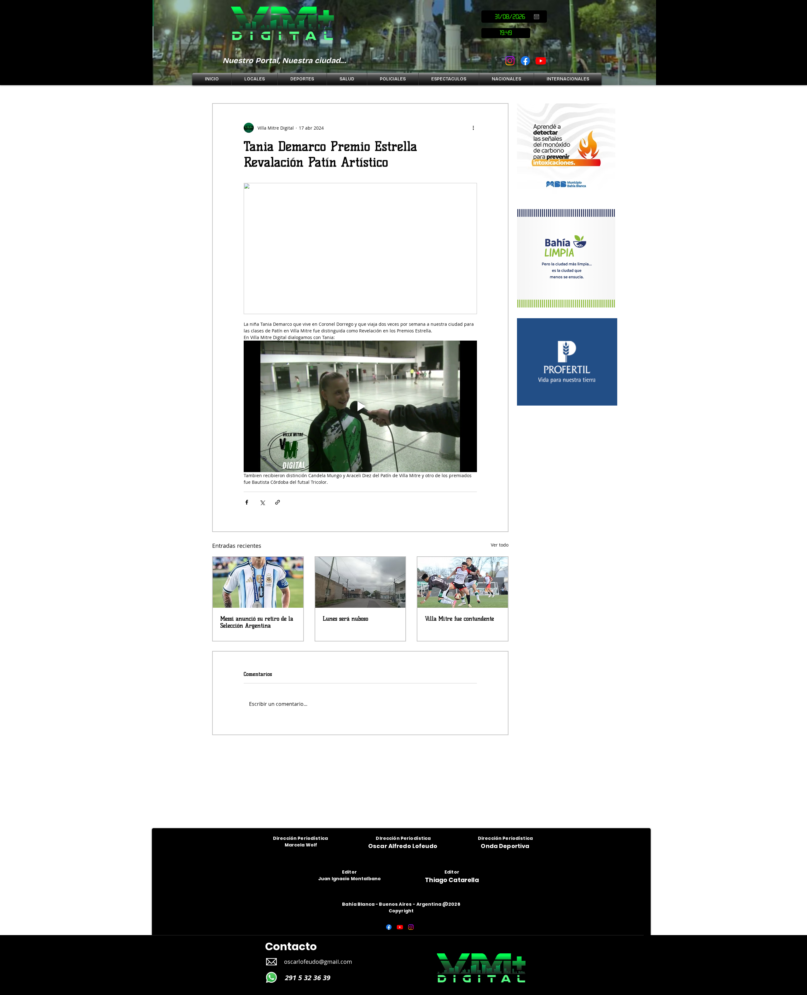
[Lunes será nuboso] (360, 582)
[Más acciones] (473, 128)
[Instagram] (510, 61)
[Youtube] (541, 61)
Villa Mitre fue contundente (459, 618)
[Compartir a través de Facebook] (247, 502)
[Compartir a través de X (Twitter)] (262, 502)
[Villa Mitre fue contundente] (462, 582)
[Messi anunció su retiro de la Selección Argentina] (258, 582)
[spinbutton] (506, 33)
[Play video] (360, 406)
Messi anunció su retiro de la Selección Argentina (256, 622)
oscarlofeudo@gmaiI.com (318, 961)
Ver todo (499, 545)
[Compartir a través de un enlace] (278, 502)
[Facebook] (525, 61)
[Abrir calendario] (536, 16)
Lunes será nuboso (345, 618)
